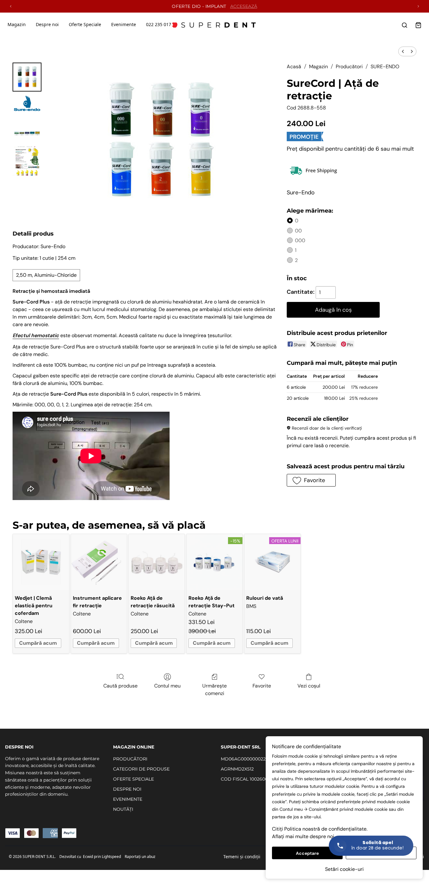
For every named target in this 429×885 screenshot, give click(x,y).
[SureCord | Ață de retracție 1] (27, 103)
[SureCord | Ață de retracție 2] (27, 129)
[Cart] (418, 25)
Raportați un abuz (140, 856)
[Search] (404, 25)
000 (300, 240)
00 (298, 230)
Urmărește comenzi (214, 689)
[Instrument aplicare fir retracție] (99, 562)
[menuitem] (403, 51)
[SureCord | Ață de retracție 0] (27, 77)
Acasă (294, 66)
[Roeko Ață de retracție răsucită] (157, 562)
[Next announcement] (418, 6)
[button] (311, 480)
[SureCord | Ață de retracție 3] (27, 161)
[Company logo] (214, 25)
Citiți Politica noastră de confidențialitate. (319, 829)
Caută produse (120, 685)
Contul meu (167, 685)
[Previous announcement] (11, 6)
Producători (349, 66)
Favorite (262, 685)
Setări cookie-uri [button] (344, 869)
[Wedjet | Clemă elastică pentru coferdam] (41, 562)
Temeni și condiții (241, 857)
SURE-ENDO (385, 66)
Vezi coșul (308, 685)
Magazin (17, 24)
